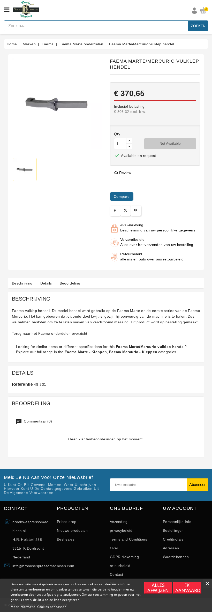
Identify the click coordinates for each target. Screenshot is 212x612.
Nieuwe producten (72, 530)
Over (114, 548)
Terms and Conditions (128, 539)
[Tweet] (125, 210)
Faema (44, 333)
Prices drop (66, 522)
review (125, 173)
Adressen (171, 548)
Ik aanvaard (187, 587)
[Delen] (115, 210)
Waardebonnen (176, 557)
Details (46, 283)
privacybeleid (121, 530)
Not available (170, 143)
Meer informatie (23, 606)
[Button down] (129, 146)
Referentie (22, 384)
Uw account (180, 508)
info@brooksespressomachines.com (43, 566)
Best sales (65, 539)
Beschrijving (22, 283)
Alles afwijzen (158, 587)
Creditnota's (173, 539)
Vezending (119, 522)
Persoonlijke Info (177, 522)
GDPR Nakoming (124, 557)
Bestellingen (173, 530)
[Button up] (129, 141)
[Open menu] (6, 10)
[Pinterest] (135, 210)
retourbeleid (120, 566)
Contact (116, 574)
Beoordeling (70, 283)
